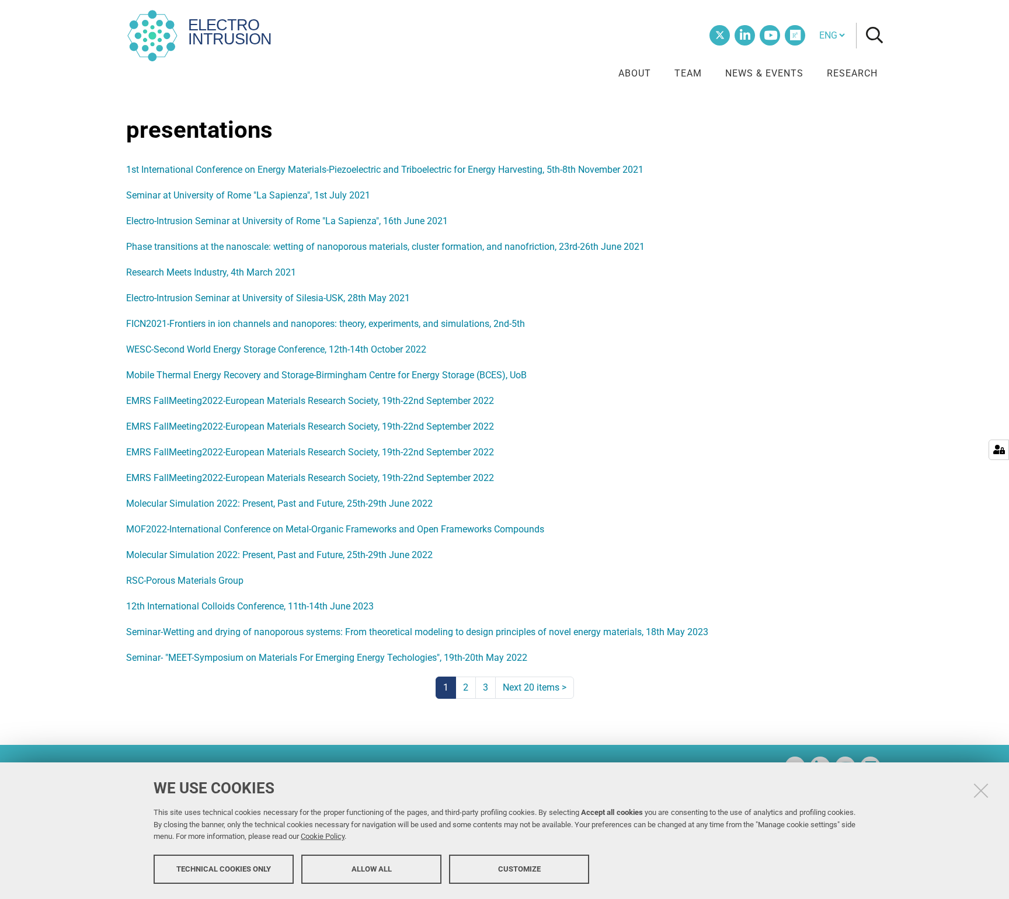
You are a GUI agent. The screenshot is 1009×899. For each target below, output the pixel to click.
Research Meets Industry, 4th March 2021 (211, 272)
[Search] (870, 36)
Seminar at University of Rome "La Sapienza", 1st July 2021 (248, 195)
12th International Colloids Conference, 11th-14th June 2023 (250, 606)
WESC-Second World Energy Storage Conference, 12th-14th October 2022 (276, 349)
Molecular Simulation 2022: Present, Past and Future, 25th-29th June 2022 (279, 503)
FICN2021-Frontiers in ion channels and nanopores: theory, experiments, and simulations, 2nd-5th (325, 323)
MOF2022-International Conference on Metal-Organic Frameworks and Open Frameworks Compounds (335, 529)
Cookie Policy (323, 836)
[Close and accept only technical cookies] (981, 790)
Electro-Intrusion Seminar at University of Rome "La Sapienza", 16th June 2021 (287, 221)
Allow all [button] (372, 868)
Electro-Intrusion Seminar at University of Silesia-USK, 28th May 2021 (268, 298)
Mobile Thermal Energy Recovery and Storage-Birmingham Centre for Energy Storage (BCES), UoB (326, 375)
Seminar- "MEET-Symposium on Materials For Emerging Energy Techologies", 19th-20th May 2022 (326, 657)
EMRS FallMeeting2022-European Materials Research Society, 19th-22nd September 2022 (310, 400)
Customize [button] (519, 868)
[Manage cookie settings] (999, 450)
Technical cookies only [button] (223, 868)
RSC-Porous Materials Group (184, 580)
